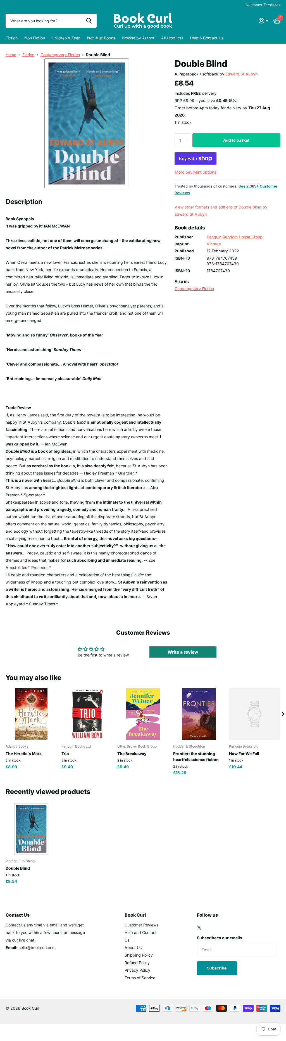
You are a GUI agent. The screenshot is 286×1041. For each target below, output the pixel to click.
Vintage (214, 243)
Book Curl (135, 915)
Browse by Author (138, 37)
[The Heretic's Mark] (31, 714)
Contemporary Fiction (60, 54)
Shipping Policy (139, 955)
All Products (172, 37)
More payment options (195, 172)
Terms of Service (140, 977)
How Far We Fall (244, 753)
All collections (12, 38)
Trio (65, 753)
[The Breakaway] (143, 714)
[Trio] (87, 714)
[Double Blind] (31, 829)
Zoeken (89, 21)
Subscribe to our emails (219, 937)
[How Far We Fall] (254, 714)
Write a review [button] (183, 652)
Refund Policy (137, 962)
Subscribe (217, 968)
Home (11, 54)
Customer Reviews (141, 925)
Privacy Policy (137, 970)
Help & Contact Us (206, 37)
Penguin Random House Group (235, 236)
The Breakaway (132, 753)
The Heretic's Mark (24, 753)
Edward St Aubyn (241, 74)
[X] (199, 927)
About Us (133, 947)
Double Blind (18, 868)
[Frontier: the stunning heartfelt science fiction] (199, 714)
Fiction (28, 54)
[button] (283, 714)
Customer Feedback (263, 5)
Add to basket (236, 140)
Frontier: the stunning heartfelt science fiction (196, 756)
